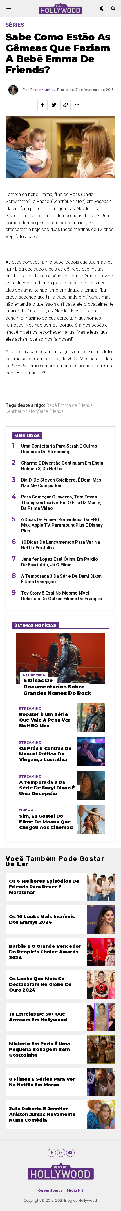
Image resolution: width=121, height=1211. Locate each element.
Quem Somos (50, 1190)
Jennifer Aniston (21, 411)
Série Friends (51, 411)
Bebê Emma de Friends (69, 405)
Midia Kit (75, 1190)
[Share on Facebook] (42, 105)
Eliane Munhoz (43, 90)
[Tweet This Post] (54, 105)
